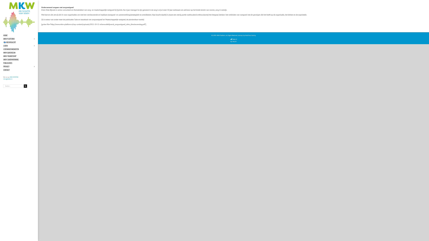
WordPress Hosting (250, 35)
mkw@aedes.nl (7, 79)
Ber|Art (235, 41)
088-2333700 (14, 77)
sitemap (240, 35)
